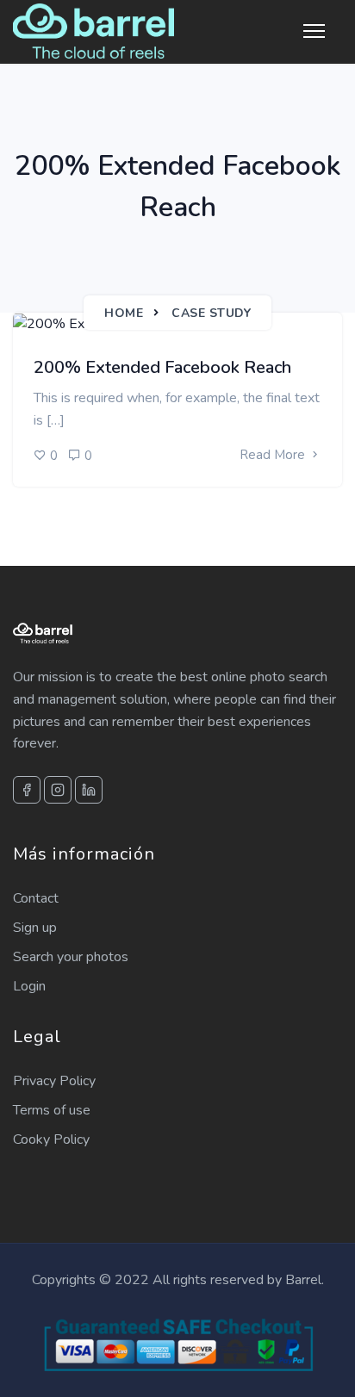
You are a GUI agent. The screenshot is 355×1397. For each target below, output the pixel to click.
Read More (274, 454)
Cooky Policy (51, 1139)
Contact (36, 898)
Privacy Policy (54, 1080)
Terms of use (51, 1110)
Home (123, 313)
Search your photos (70, 956)
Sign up (35, 927)
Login (29, 986)
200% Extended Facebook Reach (162, 367)
